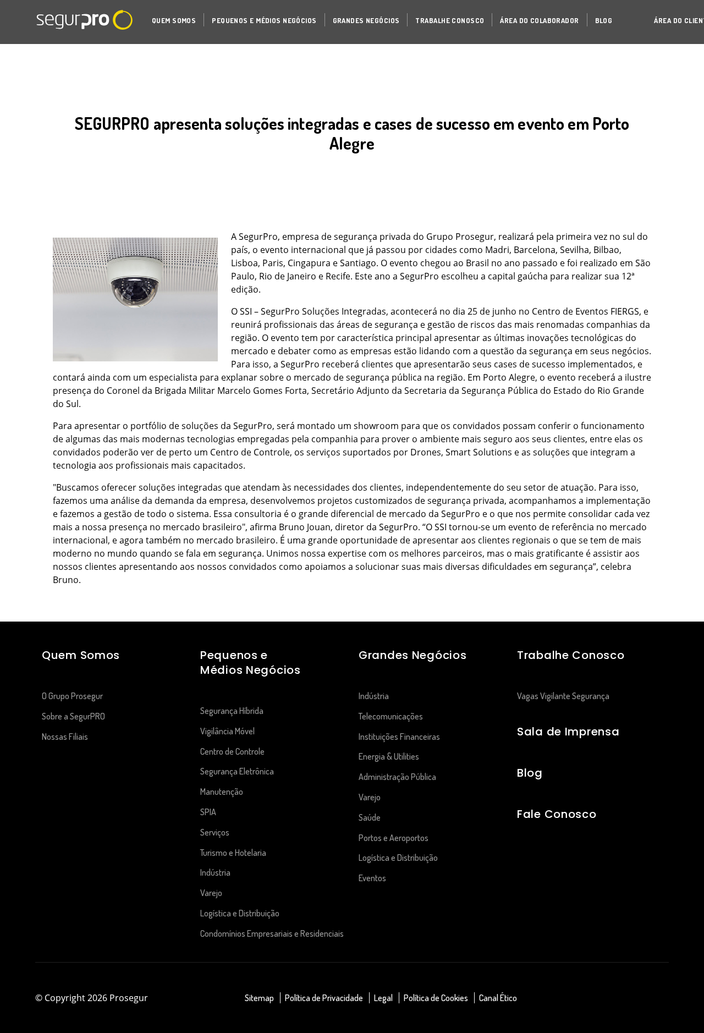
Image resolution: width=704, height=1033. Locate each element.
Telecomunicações (392, 716)
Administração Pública (397, 776)
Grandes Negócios (412, 655)
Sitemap (259, 997)
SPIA (208, 811)
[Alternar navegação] (624, 20)
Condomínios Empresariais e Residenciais (272, 933)
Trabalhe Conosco (570, 655)
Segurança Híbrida (231, 710)
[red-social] (619, 998)
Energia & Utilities (389, 756)
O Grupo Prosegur (72, 695)
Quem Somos (81, 655)
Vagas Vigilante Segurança (563, 695)
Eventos (372, 877)
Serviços (214, 832)
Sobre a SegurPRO (73, 716)
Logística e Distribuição (239, 913)
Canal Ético (498, 997)
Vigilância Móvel (227, 731)
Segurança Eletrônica (237, 771)
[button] (173, 20)
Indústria (215, 872)
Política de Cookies (436, 997)
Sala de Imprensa (568, 731)
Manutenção (221, 791)
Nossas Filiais (65, 736)
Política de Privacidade (324, 997)
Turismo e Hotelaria (233, 852)
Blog (530, 773)
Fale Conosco (557, 814)
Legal (383, 997)
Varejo (211, 892)
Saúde (370, 817)
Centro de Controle (232, 751)
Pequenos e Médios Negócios (250, 662)
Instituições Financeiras (399, 736)
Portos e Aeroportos (393, 837)
